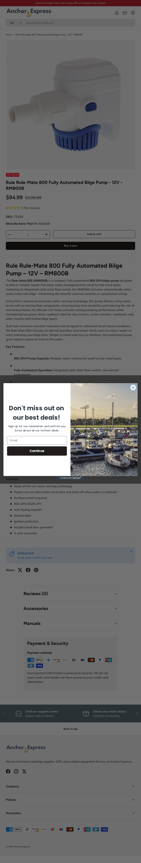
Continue (37, 451)
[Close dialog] (133, 387)
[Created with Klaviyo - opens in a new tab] (70, 478)
